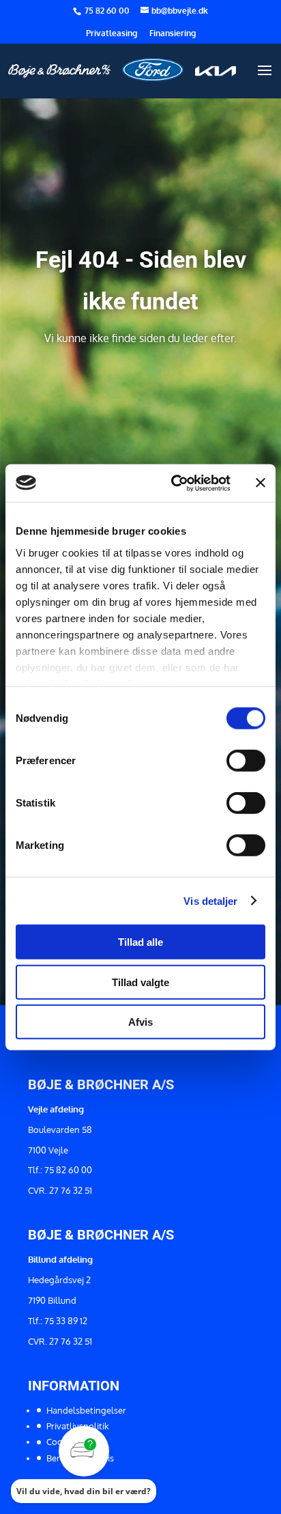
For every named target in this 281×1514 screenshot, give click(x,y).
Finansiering (172, 33)
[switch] (245, 761)
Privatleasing (111, 33)
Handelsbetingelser (86, 1410)
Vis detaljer (210, 900)
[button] (83, 1464)
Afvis (140, 1022)
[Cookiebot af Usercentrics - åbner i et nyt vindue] (174, 483)
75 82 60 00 (108, 10)
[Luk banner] (260, 483)
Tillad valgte (140, 981)
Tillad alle (140, 942)
